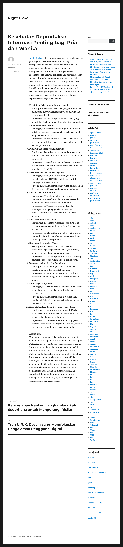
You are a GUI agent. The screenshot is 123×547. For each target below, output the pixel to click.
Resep (92, 387)
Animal (93, 223)
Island (92, 311)
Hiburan (93, 306)
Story (92, 405)
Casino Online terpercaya (97, 473)
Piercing (93, 372)
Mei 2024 (93, 191)
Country (93, 264)
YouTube (93, 440)
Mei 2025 (93, 161)
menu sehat (94, 337)
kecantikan (94, 319)
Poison (92, 377)
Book (92, 238)
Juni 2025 (94, 158)
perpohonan (95, 370)
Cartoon (93, 248)
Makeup (93, 329)
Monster (93, 344)
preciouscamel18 (14, 64)
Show (92, 395)
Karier (92, 317)
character (94, 253)
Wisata (92, 438)
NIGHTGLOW (35, 58)
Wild (92, 435)
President (94, 382)
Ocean (92, 362)
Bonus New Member (96, 493)
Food (92, 289)
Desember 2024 (96, 173)
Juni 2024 (94, 188)
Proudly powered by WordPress (31, 536)
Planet (92, 375)
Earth (92, 276)
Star (91, 402)
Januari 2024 (95, 201)
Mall (92, 332)
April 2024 (94, 193)
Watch (92, 430)
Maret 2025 (94, 166)
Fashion (93, 281)
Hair (92, 296)
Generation (94, 294)
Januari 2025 (95, 171)
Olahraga (93, 364)
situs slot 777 (93, 498)
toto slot (91, 508)
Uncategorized (14, 71)
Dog (91, 274)
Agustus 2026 (95, 133)
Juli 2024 (93, 186)
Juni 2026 (94, 138)
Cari (89, 38)
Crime (92, 266)
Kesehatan (94, 322)
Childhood (94, 256)
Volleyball (94, 425)
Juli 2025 (93, 155)
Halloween (94, 299)
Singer (92, 397)
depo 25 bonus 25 (95, 503)
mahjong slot (93, 488)
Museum (93, 354)
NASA (92, 357)
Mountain (94, 349)
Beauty (92, 233)
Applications (95, 228)
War (91, 428)
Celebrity (93, 251)
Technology (94, 410)
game (92, 291)
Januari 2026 (95, 143)
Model (92, 342)
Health (92, 301)
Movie (92, 352)
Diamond (93, 269)
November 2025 (96, 148)
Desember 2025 (96, 145)
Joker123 (91, 483)
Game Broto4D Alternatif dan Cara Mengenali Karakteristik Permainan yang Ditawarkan (101, 61)
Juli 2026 (93, 135)
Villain (92, 422)
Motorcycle (94, 347)
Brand (92, 241)
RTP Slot (91, 462)
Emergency (94, 279)
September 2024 (96, 181)
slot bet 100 (92, 457)
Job (91, 314)
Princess (93, 385)
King (92, 324)
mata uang (94, 334)
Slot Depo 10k (93, 468)
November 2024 (96, 176)
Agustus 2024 (95, 183)
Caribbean (94, 246)
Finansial (93, 286)
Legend (93, 327)
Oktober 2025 (95, 150)
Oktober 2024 (95, 178)
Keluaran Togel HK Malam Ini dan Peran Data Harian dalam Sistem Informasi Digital (101, 89)
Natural (93, 359)
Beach (92, 231)
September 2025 (96, 153)
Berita (92, 236)
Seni (92, 392)
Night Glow (18, 18)
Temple (93, 415)
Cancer (92, 243)
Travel (92, 417)
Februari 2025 (95, 168)
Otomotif (93, 367)
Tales (92, 407)
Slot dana (91, 478)
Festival (93, 284)
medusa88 (92, 518)
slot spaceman (95, 400)
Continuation (95, 261)
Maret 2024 (94, 196)
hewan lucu (94, 304)
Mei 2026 (93, 140)
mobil (92, 339)
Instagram (94, 309)
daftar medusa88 (94, 513)
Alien (92, 218)
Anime (92, 226)
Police (92, 380)
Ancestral (94, 221)
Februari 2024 (95, 198)
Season (93, 390)
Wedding (93, 433)
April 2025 (94, 163)
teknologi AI (95, 412)
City (91, 259)
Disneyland (94, 271)
